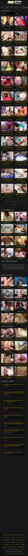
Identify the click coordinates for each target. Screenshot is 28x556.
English (19, 547)
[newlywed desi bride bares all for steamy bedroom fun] (21, 141)
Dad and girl (18, 164)
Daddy (22, 29)
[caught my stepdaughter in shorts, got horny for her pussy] (21, 66)
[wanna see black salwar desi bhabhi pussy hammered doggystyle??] (7, 66)
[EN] (26, 7)
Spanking (24, 104)
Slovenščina (17, 534)
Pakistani (24, 164)
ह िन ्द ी (7, 549)
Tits (12, 149)
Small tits (17, 89)
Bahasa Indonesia (6, 544)
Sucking (19, 44)
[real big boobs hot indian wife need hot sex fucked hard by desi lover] (7, 81)
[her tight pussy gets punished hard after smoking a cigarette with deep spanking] (21, 96)
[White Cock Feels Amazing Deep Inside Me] (21, 345)
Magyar (22, 539)
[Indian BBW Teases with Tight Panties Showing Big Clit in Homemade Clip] (7, 126)
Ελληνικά (13, 539)
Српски (3, 537)
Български (17, 549)
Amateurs (10, 59)
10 (24, 201)
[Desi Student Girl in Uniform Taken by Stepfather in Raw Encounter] (21, 156)
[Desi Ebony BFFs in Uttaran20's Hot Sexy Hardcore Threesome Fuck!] (7, 36)
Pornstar (18, 181)
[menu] (2, 7)
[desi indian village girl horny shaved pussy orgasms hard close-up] (21, 51)
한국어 (17, 537)
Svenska (9, 547)
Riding (9, 104)
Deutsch (23, 534)
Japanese (23, 149)
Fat (10, 29)
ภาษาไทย (12, 537)
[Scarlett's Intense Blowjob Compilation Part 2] (21, 126)
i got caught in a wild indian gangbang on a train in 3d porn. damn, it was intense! (14, 430)
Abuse (14, 553)
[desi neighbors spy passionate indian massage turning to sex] (7, 173)
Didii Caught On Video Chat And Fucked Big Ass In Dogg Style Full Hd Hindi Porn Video (14, 445)
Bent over (10, 44)
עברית (17, 542)
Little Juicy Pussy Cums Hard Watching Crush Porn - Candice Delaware (13, 401)
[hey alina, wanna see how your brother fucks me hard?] (21, 173)
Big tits (11, 89)
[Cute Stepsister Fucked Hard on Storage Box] (21, 111)
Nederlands (11, 534)
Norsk (7, 537)
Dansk (22, 549)
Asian (5, 104)
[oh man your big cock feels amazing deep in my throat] (7, 358)
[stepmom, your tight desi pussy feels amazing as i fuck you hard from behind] (21, 358)
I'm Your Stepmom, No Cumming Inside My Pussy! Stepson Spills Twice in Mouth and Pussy (14, 423)
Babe (10, 119)
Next (14, 204)
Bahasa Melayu (6, 539)
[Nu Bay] (14, 2)
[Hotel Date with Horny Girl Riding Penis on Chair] (7, 96)
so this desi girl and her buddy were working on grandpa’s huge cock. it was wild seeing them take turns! (14, 393)
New (17, 13)
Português (13, 542)
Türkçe (12, 549)
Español (22, 544)
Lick (3, 149)
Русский (18, 544)
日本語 (23, 547)
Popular (4, 13)
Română (4, 547)
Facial (4, 44)
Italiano (13, 544)
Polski (21, 542)
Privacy (6, 553)
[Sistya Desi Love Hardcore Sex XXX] (7, 111)
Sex (10, 74)
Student (5, 164)
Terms (10, 553)
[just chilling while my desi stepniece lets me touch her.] (21, 188)
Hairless (24, 59)
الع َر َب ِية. (7, 542)
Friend (22, 89)
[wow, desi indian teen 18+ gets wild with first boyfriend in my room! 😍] (21, 332)
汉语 (21, 537)
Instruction (6, 29)
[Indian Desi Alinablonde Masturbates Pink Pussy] (7, 51)
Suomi (24, 537)
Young (23, 44)
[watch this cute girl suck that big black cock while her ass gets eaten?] (21, 36)
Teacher (10, 164)
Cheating (5, 59)
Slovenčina (5, 534)
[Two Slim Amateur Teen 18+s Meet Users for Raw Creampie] (7, 332)
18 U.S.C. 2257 (20, 553)
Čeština (18, 539)
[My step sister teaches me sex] (7, 21)
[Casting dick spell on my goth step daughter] (7, 188)
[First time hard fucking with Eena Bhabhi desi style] (21, 81)
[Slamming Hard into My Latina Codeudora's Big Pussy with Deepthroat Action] (7, 141)
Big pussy (10, 134)
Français (14, 547)
